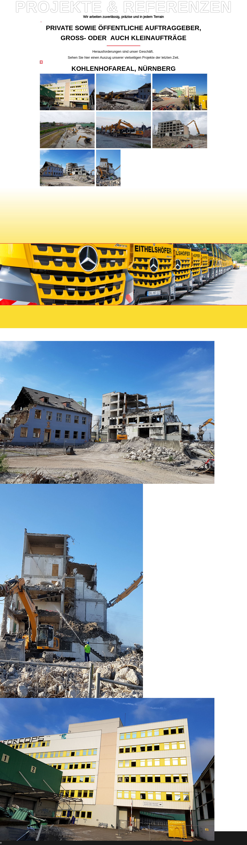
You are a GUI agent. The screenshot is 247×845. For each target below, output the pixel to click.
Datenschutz (75, 309)
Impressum (54, 309)
